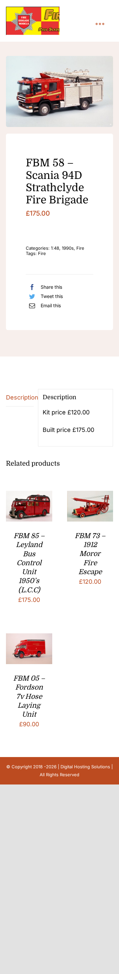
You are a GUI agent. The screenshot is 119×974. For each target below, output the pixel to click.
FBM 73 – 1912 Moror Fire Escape (90, 554)
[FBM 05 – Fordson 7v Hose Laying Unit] (29, 638)
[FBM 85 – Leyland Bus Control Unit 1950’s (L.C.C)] (29, 495)
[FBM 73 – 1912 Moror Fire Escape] (90, 495)
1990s (68, 248)
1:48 (55, 248)
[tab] (20, 397)
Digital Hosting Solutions (85, 766)
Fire (80, 248)
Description (20, 397)
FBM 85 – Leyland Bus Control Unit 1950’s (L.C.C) (29, 563)
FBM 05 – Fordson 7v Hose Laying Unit (29, 696)
